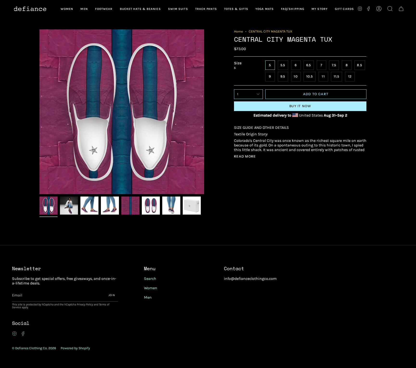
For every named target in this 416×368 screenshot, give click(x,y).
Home (238, 31)
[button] (67, 8)
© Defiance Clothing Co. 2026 (34, 348)
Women (150, 288)
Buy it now (300, 106)
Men (148, 297)
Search (150, 278)
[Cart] (401, 8)
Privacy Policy (85, 304)
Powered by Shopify (75, 348)
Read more (245, 156)
